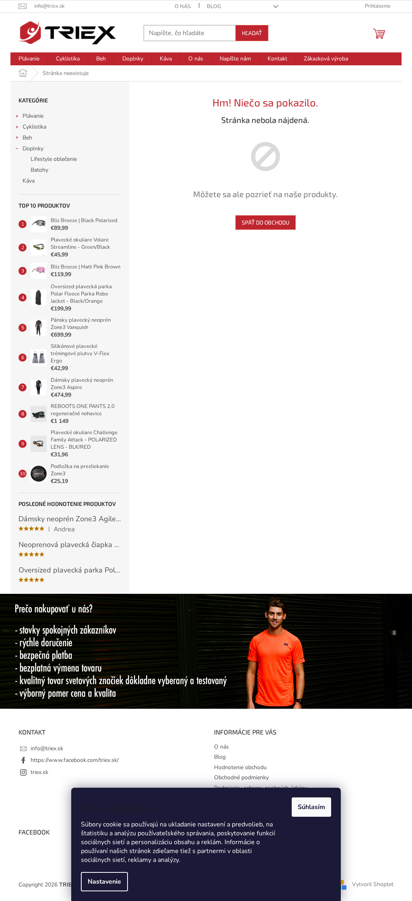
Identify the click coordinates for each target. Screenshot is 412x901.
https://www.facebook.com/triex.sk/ (75, 760)
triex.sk (39, 772)
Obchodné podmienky (241, 777)
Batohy (39, 170)
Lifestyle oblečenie (54, 159)
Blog (214, 6)
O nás (183, 6)
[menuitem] (28, 58)
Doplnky (33, 148)
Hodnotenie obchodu (240, 767)
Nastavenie (104, 881)
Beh (27, 137)
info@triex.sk (47, 748)
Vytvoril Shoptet (372, 884)
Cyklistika (34, 127)
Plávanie (33, 116)
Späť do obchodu (265, 222)
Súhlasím (311, 807)
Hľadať (252, 32)
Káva (29, 181)
